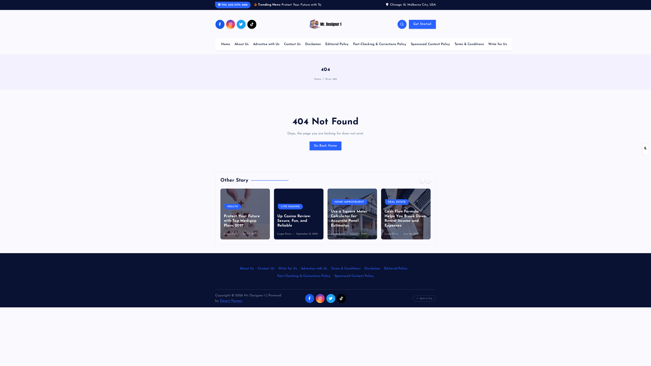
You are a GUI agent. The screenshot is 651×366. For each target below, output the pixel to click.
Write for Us (497, 44)
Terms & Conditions (469, 44)
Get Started (422, 24)
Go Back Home (325, 145)
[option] (245, 214)
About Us (241, 44)
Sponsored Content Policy (430, 44)
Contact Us (292, 44)
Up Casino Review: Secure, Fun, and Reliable (240, 221)
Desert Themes (231, 301)
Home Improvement (296, 202)
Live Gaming (236, 206)
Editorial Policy (337, 44)
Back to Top (426, 298)
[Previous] (422, 180)
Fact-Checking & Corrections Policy (379, 44)
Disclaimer (313, 44)
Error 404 (331, 79)
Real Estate (343, 202)
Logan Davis (231, 234)
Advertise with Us (266, 44)
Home (225, 44)
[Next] (428, 180)
